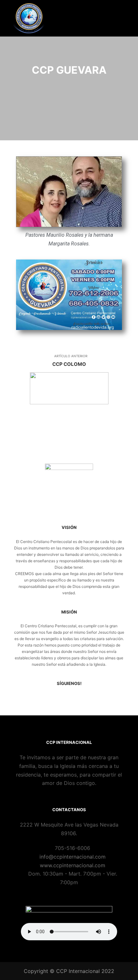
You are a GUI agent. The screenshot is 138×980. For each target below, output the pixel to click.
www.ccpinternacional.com (72, 865)
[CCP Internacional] (29, 18)
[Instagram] (64, 698)
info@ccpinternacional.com (72, 856)
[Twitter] (74, 698)
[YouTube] (83, 698)
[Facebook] (54, 698)
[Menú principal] (119, 18)
